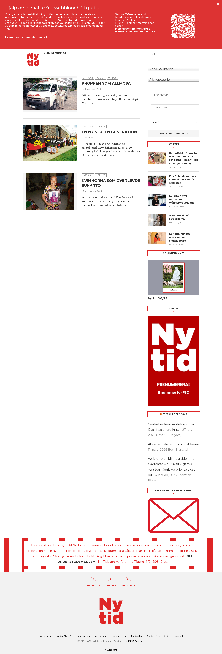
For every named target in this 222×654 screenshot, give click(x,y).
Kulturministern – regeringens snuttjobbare (180, 237)
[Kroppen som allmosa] (50, 94)
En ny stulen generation (109, 132)
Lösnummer (83, 636)
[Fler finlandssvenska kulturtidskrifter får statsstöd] (157, 181)
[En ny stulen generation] (50, 143)
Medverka (136, 636)
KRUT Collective (136, 641)
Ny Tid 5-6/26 (157, 298)
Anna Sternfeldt (55, 53)
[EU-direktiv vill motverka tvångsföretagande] (157, 200)
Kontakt (179, 636)
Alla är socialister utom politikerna (173, 444)
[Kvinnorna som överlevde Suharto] (50, 191)
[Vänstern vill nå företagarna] (157, 220)
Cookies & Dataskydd (158, 636)
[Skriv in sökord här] (173, 54)
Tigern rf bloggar (175, 414)
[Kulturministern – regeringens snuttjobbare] (157, 238)
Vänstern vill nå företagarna (179, 217)
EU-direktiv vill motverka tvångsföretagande (182, 199)
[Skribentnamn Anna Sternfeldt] (173, 68)
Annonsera (100, 636)
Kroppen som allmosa (106, 83)
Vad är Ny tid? (64, 636)
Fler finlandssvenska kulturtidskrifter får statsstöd (182, 179)
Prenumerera (119, 636)
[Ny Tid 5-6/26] (173, 277)
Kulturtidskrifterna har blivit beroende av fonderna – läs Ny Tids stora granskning (183, 158)
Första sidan (45, 636)
